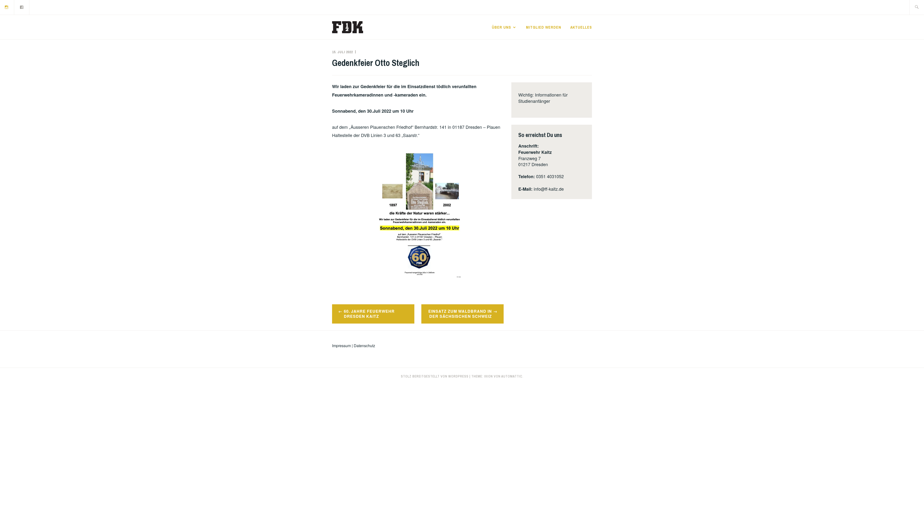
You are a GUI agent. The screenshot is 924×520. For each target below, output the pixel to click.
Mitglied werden (543, 27)
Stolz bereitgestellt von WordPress (434, 376)
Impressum (341, 345)
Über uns (501, 27)
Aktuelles (581, 27)
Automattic (511, 376)
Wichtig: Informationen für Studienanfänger (543, 97)
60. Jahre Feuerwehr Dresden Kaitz (369, 313)
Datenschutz (364, 345)
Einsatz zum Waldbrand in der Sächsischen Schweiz (460, 313)
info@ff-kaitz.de (549, 189)
